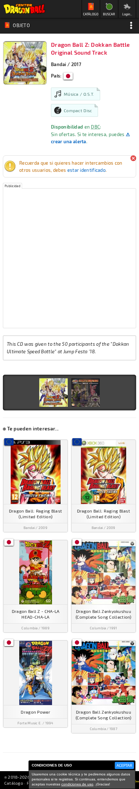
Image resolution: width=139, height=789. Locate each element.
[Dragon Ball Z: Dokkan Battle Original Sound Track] (53, 392)
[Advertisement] (69, 258)
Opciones (131, 25)
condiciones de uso (77, 784)
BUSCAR (109, 14)
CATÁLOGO (90, 14)
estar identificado (86, 170)
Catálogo (13, 782)
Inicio (24, 9)
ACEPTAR (124, 765)
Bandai (58, 64)
